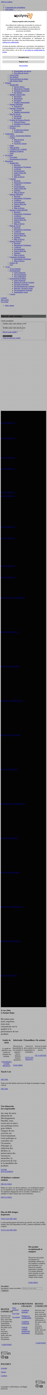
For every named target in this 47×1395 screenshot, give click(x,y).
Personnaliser (23, 66)
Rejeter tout (23, 62)
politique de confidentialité (10, 42)
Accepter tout (23, 57)
